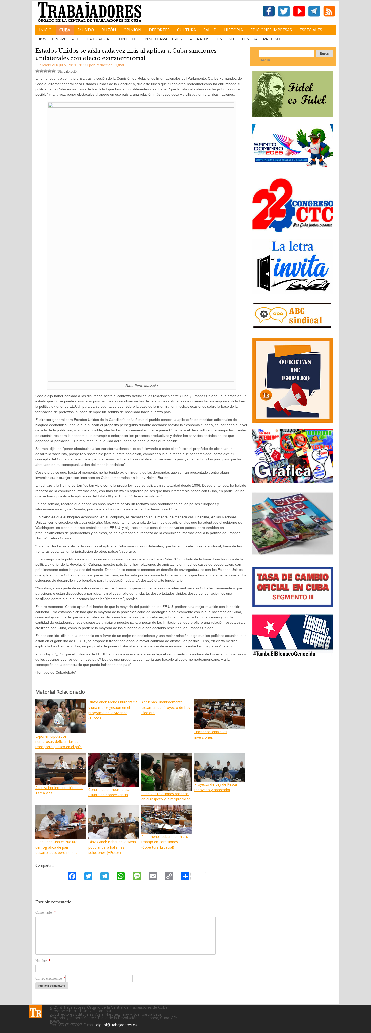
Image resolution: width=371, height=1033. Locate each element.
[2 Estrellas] (41, 71)
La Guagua (98, 39)
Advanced (265, 59)
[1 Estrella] (37, 71)
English (225, 39)
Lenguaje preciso (261, 39)
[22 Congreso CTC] (292, 229)
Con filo (126, 39)
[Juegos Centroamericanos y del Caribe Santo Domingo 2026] (292, 168)
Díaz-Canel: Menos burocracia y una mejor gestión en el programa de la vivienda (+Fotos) (112, 710)
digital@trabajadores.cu (116, 1025)
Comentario (45, 912)
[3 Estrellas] (45, 71)
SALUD (210, 30)
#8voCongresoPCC (59, 39)
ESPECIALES (311, 30)
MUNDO (86, 30)
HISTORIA (233, 30)
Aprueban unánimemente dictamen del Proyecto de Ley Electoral (165, 707)
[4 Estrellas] (49, 71)
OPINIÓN (132, 30)
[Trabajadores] (35, 1011)
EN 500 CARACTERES (162, 39)
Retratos (199, 39)
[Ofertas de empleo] (292, 380)
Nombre (42, 961)
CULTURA (186, 30)
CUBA (64, 30)
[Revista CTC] (292, 554)
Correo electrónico (50, 978)
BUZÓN (108, 30)
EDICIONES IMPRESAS (271, 30)
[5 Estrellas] (53, 71)
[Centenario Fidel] (292, 115)
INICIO (45, 30)
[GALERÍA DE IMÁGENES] (292, 481)
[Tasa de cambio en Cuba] (292, 605)
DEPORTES (159, 30)
